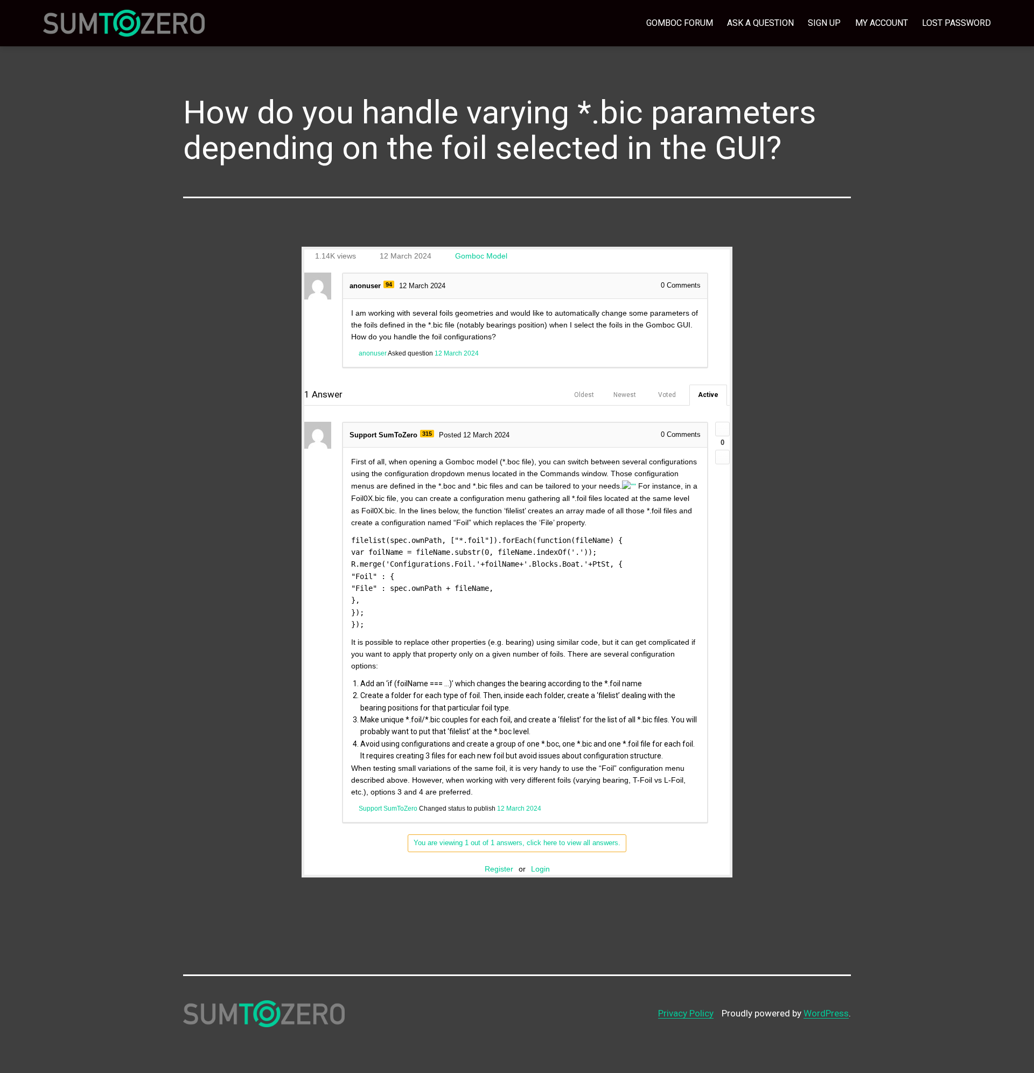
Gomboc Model (481, 256)
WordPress (826, 1013)
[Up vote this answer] (722, 429)
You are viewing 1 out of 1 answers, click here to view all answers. (517, 843)
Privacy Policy (686, 1013)
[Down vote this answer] (722, 457)
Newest (624, 395)
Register (499, 869)
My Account (881, 23)
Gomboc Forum (679, 23)
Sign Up (824, 23)
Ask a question (760, 23)
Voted (667, 395)
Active (708, 395)
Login (540, 869)
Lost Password (956, 23)
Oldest (584, 395)
